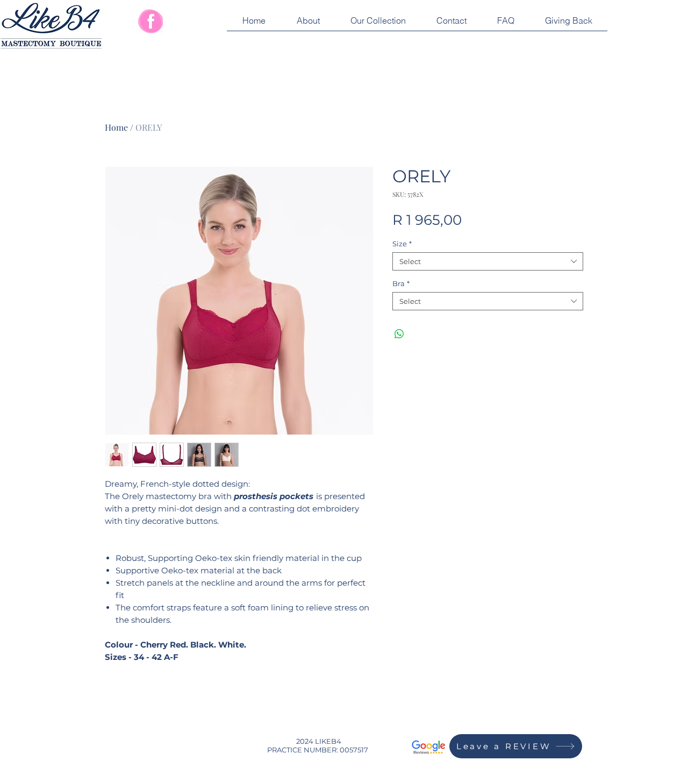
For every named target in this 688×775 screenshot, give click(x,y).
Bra (401, 283)
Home (116, 127)
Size (402, 243)
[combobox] (487, 261)
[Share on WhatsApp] (399, 334)
